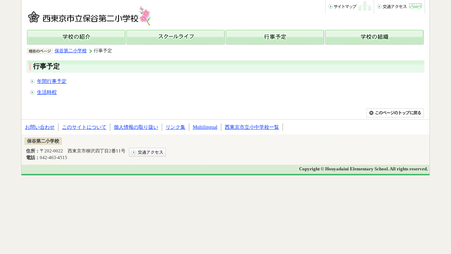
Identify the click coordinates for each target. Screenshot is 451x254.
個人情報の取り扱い (136, 127)
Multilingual (205, 127)
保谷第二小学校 (71, 50)
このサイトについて (84, 127)
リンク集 (175, 127)
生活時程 (47, 92)
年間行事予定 (52, 81)
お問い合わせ (40, 127)
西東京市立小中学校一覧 (252, 127)
